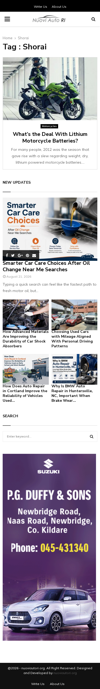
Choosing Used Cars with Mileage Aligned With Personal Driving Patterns (72, 339)
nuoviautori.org (65, 673)
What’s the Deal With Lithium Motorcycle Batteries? (50, 137)
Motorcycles (49, 126)
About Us (59, 7)
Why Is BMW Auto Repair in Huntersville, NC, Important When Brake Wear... (72, 393)
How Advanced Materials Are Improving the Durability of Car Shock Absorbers (26, 339)
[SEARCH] (91, 436)
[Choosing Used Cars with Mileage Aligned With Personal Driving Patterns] (74, 315)
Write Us (40, 7)
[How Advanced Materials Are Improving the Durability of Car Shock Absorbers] (26, 315)
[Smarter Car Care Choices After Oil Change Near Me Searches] (50, 229)
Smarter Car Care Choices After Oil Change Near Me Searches (46, 266)
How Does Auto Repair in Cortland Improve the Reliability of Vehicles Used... (25, 393)
